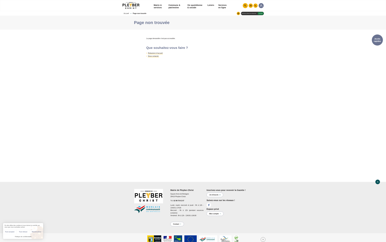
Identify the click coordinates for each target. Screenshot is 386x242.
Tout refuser (23, 232)
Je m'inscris (213, 195)
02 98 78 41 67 (178, 200)
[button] (238, 13)
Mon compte (214, 214)
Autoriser (261, 13)
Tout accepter (9, 232)
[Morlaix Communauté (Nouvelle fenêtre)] (150, 210)
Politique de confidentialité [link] (23, 236)
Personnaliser (36, 232)
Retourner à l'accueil (155, 53)
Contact (176, 224)
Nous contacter (153, 56)
